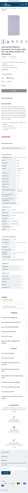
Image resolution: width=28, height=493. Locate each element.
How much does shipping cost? (9, 317)
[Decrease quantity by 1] (8, 85)
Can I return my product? (7, 353)
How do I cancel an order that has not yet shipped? (12, 397)
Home (2, 8)
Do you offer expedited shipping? (10, 327)
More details (5, 69)
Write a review (14, 58)
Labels (19, 8)
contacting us (17, 421)
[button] (25, 4)
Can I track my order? (6, 336)
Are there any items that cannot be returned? (10, 363)
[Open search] (20, 4)
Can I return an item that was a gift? (10, 387)
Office (7, 8)
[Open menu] (2, 4)
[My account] (22, 4)
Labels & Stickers (13, 8)
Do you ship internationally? (8, 331)
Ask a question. (17, 148)
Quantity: (3, 85)
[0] (25, 4)
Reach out (20, 444)
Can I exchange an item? (7, 391)
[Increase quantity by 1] (16, 85)
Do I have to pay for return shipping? (10, 382)
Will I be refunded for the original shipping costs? (12, 376)
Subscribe (5, 472)
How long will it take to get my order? (11, 322)
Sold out (14, 90)
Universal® (4, 56)
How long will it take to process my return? (10, 370)
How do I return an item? (7, 358)
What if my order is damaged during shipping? (10, 342)
